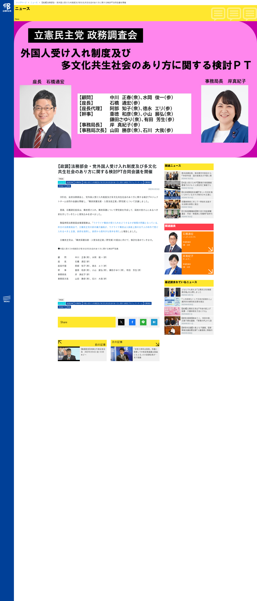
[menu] (7, 299)
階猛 (68, 186)
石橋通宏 (147, 182)
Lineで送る (143, 322)
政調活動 (70, 182)
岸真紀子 (62, 186)
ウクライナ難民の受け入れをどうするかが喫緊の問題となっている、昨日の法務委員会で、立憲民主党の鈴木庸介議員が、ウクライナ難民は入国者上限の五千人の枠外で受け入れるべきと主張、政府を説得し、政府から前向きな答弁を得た (108, 227)
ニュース (34, 2)
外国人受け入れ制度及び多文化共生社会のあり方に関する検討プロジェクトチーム (112, 182)
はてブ (154, 322)
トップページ (21, 2)
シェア (132, 322)
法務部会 (78, 182)
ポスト (121, 322)
